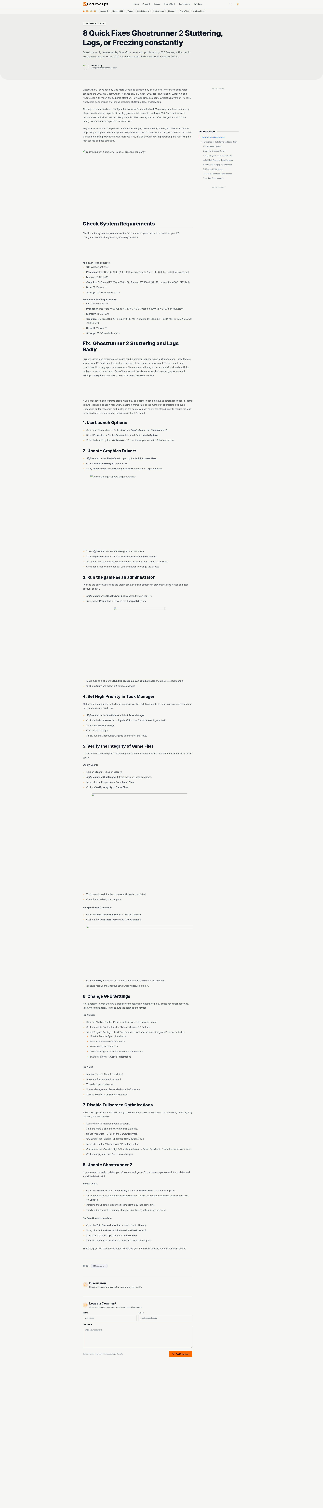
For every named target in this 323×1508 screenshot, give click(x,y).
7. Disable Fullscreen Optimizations (217, 174)
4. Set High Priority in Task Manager (218, 160)
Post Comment (182, 1354)
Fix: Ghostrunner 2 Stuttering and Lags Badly (219, 142)
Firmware (171, 11)
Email (141, 1313)
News (136, 4)
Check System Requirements (213, 137)
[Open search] (230, 4)
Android (146, 4)
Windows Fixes (198, 11)
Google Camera (143, 11)
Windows (198, 4)
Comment (87, 1324)
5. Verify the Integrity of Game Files (217, 164)
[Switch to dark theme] (237, 4)
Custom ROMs (158, 11)
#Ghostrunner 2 (99, 1266)
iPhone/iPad (169, 4)
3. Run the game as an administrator (218, 155)
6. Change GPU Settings (213, 169)
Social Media (184, 4)
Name (85, 1313)
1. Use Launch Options (212, 146)
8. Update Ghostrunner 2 (213, 178)
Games (157, 4)
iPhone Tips (184, 11)
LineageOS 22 (117, 11)
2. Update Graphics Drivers (214, 151)
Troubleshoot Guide (94, 24)
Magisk (130, 11)
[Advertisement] (137, 250)
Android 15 (104, 11)
